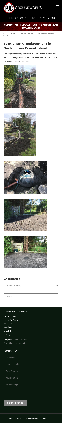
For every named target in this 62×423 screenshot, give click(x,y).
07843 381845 (20, 339)
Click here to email (17, 343)
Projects (14, 33)
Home (5, 33)
